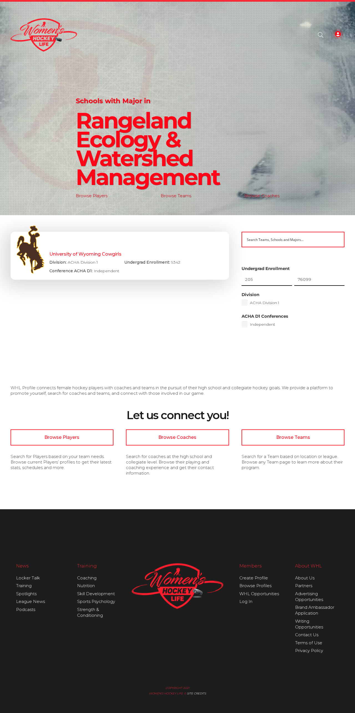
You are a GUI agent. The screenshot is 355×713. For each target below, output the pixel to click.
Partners (303, 585)
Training (24, 585)
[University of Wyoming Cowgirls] (120, 256)
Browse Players (91, 195)
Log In (245, 601)
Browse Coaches (261, 195)
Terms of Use (308, 642)
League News (30, 601)
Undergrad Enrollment (266, 268)
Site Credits (196, 693)
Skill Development (96, 593)
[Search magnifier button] (336, 239)
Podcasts (25, 609)
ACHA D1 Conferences (265, 316)
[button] (321, 35)
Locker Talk (28, 577)
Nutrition (86, 585)
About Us (305, 577)
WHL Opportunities (259, 593)
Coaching (87, 577)
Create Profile (253, 577)
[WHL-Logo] (44, 35)
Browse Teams (176, 195)
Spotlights (26, 593)
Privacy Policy (309, 650)
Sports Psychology (96, 601)
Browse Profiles (255, 585)
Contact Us (306, 634)
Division (250, 294)
